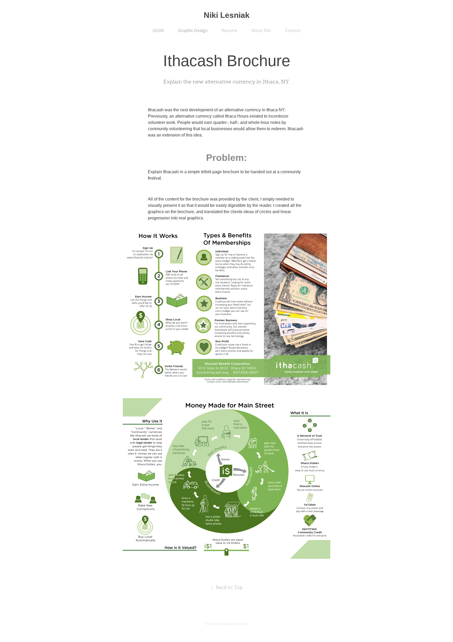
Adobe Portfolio (235, 624)
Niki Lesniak (227, 15)
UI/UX (158, 30)
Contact (293, 30)
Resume (229, 30)
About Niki (261, 30)
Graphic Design (192, 30)
